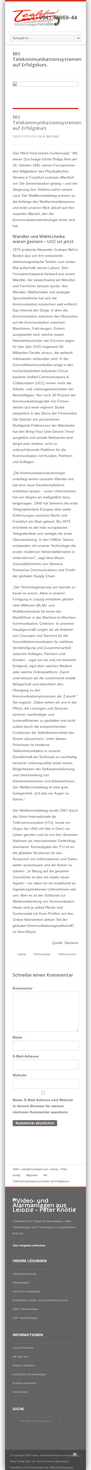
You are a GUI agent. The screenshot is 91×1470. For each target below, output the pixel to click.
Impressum (61, 1461)
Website (20, 1075)
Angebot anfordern (24, 1365)
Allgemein (32, 1175)
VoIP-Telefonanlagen (25, 1317)
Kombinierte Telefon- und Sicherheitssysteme (40, 1300)
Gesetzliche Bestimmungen (29, 1374)
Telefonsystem (67, 954)
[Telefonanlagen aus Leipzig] (45, 26)
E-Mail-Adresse (26, 1056)
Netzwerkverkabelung (26, 1291)
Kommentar (22, 988)
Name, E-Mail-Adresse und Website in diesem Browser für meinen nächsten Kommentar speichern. (43, 1106)
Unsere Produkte (23, 1347)
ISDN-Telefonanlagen (26, 1309)
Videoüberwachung (24, 1273)
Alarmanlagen (21, 1282)
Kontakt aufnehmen (24, 1383)
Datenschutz (20, 1391)
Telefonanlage (41, 954)
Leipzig (21, 954)
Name (17, 1037)
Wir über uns (20, 1356)
